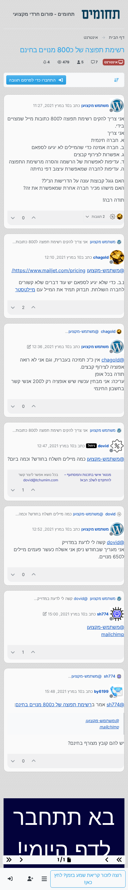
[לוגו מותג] (100, 14)
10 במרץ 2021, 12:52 (50, 529)
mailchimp (112, 634)
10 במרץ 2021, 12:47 (55, 445)
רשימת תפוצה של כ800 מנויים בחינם (53, 704)
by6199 (101, 691)
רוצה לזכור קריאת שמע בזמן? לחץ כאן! (88, 879)
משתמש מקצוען (95, 105)
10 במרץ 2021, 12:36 (50, 346)
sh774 (103, 614)
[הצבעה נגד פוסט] (12, 217)
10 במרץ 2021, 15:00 (66, 614)
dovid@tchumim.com (40, 480)
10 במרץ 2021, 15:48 (63, 691)
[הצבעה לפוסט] (34, 217)
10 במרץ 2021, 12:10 (63, 257)
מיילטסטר (25, 289)
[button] (44, 879)
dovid (103, 445)
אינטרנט (111, 62)
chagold (101, 257)
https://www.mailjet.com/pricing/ (48, 270)
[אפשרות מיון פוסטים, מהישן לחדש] (116, 80)
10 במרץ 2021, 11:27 (51, 105)
